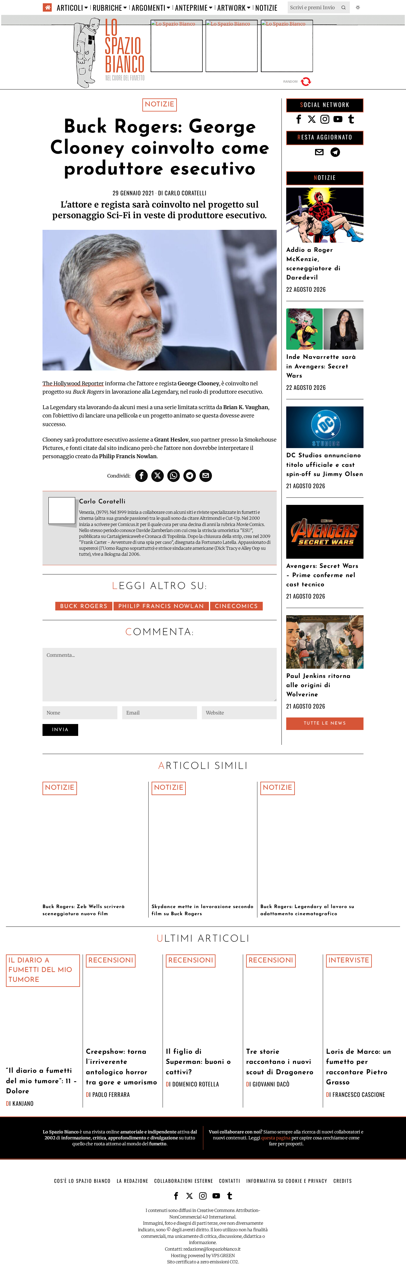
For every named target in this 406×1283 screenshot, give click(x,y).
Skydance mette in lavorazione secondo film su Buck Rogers (203, 910)
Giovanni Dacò (271, 1084)
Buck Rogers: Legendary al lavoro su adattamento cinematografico (307, 910)
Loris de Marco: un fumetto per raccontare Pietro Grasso (358, 1067)
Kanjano (23, 1103)
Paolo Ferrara (111, 1094)
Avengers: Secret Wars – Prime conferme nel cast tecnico (322, 575)
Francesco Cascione (359, 1094)
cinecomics (236, 607)
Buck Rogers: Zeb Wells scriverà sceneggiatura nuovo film (84, 910)
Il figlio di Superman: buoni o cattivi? (198, 1062)
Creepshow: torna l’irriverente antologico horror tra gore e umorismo (121, 1067)
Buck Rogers (84, 607)
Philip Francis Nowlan (161, 607)
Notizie (159, 104)
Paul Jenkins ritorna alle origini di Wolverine (318, 685)
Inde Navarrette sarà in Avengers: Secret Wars (321, 366)
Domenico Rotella (195, 1084)
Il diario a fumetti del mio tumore (40, 970)
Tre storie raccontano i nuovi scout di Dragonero (280, 1062)
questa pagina (276, 1138)
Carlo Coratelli (186, 193)
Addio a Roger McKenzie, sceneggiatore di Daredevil (313, 264)
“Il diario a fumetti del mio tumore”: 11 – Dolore (41, 1081)
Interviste (348, 960)
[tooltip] (141, 475)
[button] (344, 7)
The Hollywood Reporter (73, 383)
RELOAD (298, 81)
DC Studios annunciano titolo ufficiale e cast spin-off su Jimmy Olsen (324, 465)
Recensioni (110, 960)
